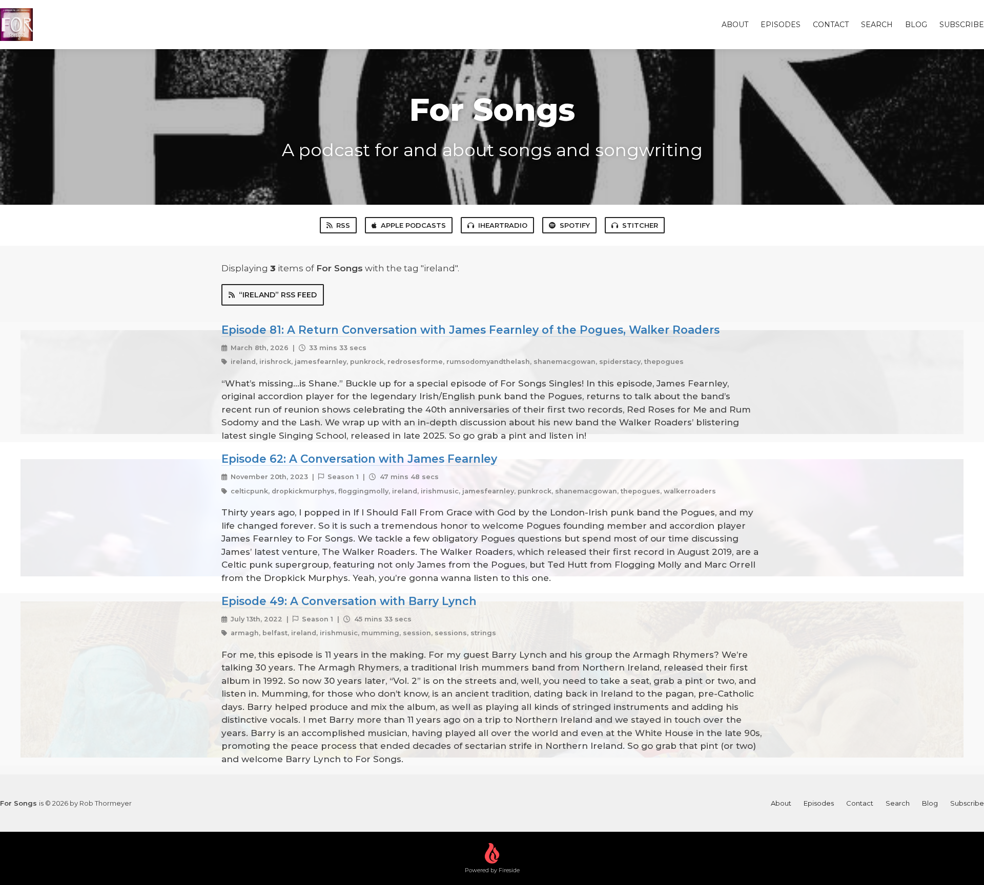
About (735, 24)
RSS (343, 225)
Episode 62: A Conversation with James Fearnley (359, 458)
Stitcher (640, 225)
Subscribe (961, 24)
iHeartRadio (502, 225)
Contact (831, 24)
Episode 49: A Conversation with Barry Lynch (349, 601)
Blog (916, 24)
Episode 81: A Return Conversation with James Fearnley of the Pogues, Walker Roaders (470, 329)
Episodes (781, 24)
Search (877, 24)
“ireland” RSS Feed (278, 294)
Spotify (575, 225)
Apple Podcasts (413, 225)
